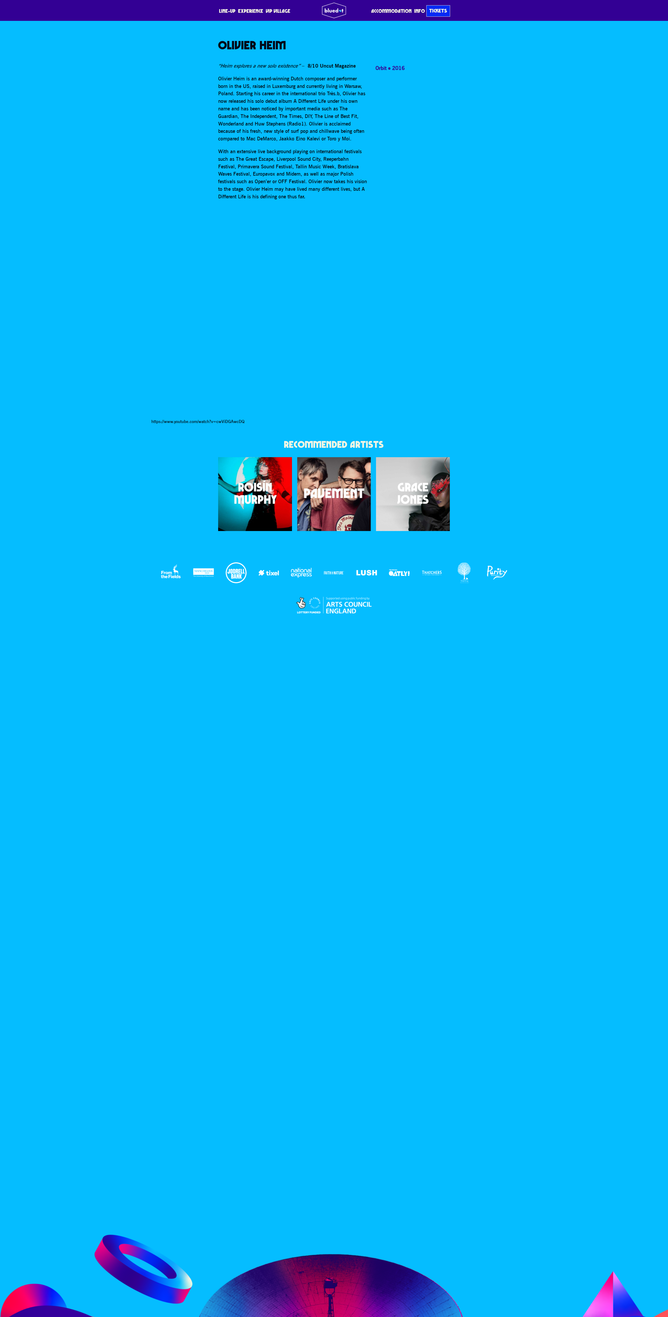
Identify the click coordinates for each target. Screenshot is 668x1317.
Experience (250, 11)
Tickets (438, 10)
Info (419, 11)
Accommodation (391, 11)
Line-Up (227, 11)
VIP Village (278, 11)
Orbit (380, 68)
